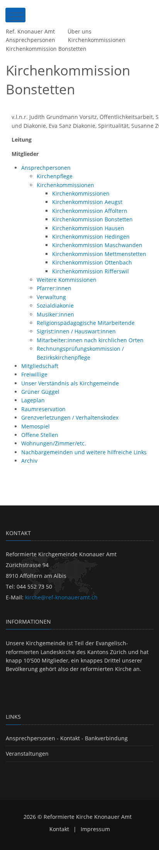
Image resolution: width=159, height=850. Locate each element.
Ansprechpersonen (30, 40)
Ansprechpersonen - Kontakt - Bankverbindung (67, 738)
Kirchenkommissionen (96, 40)
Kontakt (59, 829)
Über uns (79, 31)
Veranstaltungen (27, 753)
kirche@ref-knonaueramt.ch (61, 597)
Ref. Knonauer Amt (30, 31)
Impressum (95, 829)
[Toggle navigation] (15, 15)
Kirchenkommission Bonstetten (46, 48)
